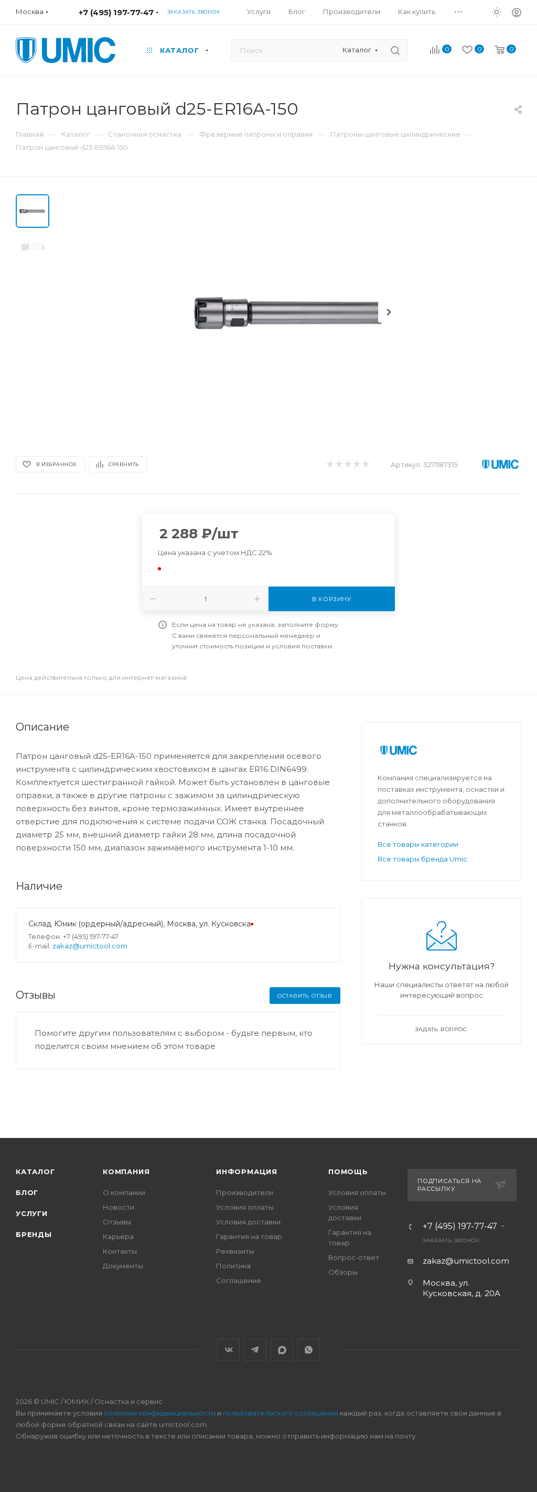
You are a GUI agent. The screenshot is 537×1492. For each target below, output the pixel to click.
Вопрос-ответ (353, 1257)
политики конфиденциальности (160, 1413)
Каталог (35, 1171)
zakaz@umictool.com (89, 946)
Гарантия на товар (249, 1236)
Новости (118, 1207)
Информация (246, 1171)
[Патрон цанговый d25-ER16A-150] (292, 312)
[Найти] (395, 50)
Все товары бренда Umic (422, 859)
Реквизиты (235, 1251)
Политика (233, 1266)
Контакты (120, 1251)
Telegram (255, 1350)
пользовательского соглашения (280, 1413)
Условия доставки (248, 1222)
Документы (123, 1266)
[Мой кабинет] (516, 13)
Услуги (32, 1213)
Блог (27, 1192)
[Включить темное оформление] (496, 11)
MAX (282, 1350)
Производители (244, 1192)
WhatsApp (308, 1350)
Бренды (34, 1234)
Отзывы (117, 1222)
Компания (126, 1171)
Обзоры (343, 1272)
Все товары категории (418, 844)
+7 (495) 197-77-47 (116, 12)
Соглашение (238, 1280)
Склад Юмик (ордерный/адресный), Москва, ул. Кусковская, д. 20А (155, 924)
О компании (124, 1192)
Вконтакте (228, 1350)
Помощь (348, 1171)
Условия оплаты (245, 1207)
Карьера (118, 1236)
